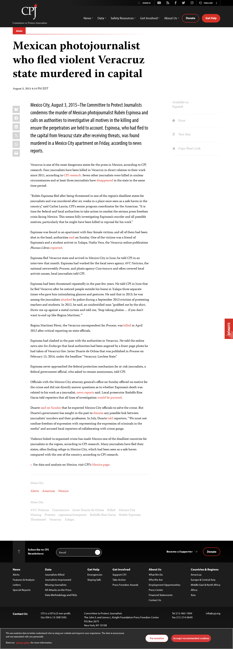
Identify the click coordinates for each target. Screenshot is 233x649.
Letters (17, 584)
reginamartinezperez (72, 515)
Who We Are (156, 579)
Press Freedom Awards (125, 584)
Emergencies (94, 574)
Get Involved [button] (149, 18)
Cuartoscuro (60, 510)
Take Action (119, 579)
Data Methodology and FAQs (61, 595)
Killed (111, 510)
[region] (116, 638)
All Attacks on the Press (58, 590)
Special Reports (22, 590)
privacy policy (23, 643)
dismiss (98, 413)
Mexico (63, 491)
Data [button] (101, 18)
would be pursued (109, 398)
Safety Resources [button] (122, 18)
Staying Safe (94, 579)
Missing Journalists (55, 584)
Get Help (211, 18)
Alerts (19, 31)
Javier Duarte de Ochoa (88, 510)
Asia (193, 595)
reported (56, 248)
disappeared (104, 180)
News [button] (87, 18)
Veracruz (55, 520)
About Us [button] (170, 18)
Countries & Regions (204, 569)
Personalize (157, 638)
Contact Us (155, 600)
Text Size (184, 134)
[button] (216, 3)
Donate (190, 18)
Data (48, 569)
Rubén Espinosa (130, 515)
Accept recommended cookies (191, 638)
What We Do (156, 574)
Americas (48, 491)
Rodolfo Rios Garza (103, 515)
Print (181, 121)
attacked (66, 300)
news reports (85, 392)
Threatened (38, 520)
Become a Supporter (180, 551)
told (110, 418)
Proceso (50, 515)
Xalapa (69, 520)
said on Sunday (51, 408)
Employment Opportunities (164, 584)
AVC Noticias (39, 510)
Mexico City (127, 510)
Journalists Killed (54, 574)
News (16, 569)
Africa (194, 590)
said (71, 237)
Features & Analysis (24, 579)
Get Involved (121, 569)
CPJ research (72, 175)
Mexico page (100, 465)
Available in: (180, 102)
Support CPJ (119, 574)
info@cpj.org (213, 613)
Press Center (156, 590)
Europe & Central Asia (203, 579)
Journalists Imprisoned (58, 579)
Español (177, 107)
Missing (35, 515)
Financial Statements (161, 595)
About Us (155, 569)
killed (127, 325)
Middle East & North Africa (205, 584)
